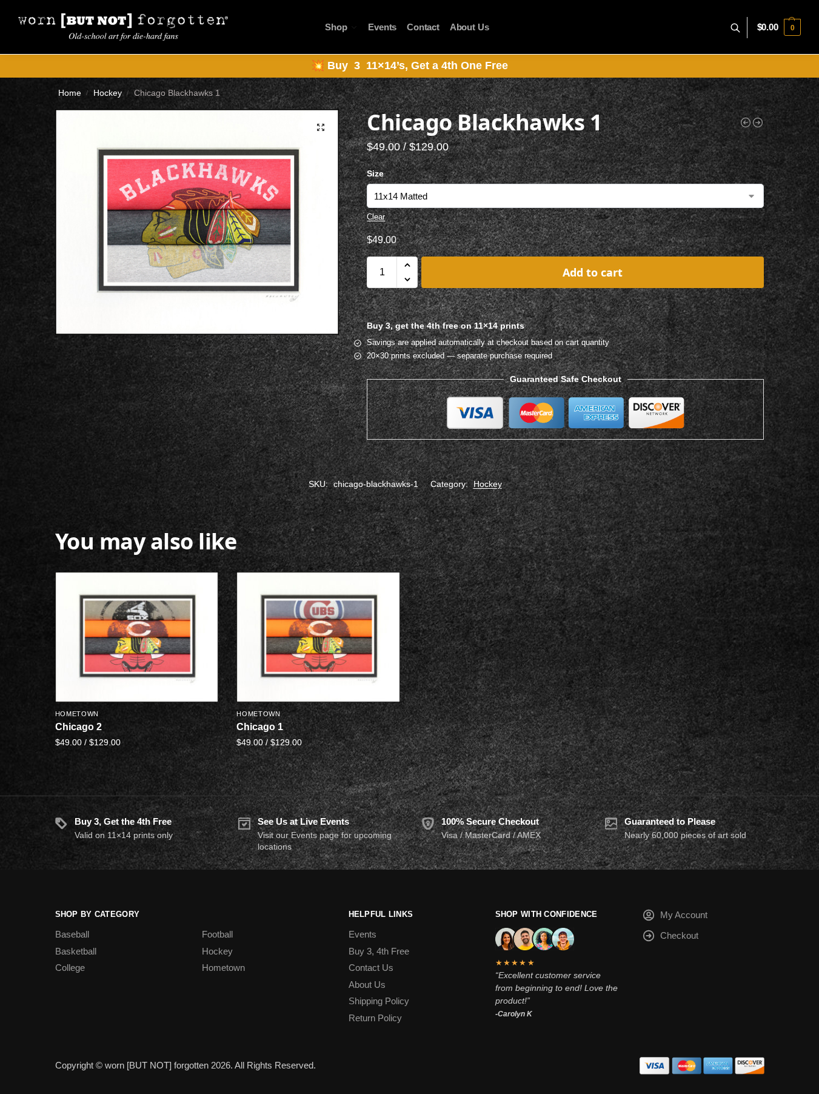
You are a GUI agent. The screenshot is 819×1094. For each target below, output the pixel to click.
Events (362, 934)
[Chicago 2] (137, 637)
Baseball (72, 934)
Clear (376, 216)
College (70, 967)
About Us (367, 984)
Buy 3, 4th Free (379, 951)
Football (217, 934)
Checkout (679, 935)
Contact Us (371, 967)
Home (69, 93)
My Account (683, 915)
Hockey (107, 93)
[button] (779, 27)
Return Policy (375, 1018)
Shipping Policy (379, 1001)
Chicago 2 (78, 727)
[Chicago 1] (318, 637)
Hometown (77, 713)
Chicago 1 (259, 727)
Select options (136, 768)
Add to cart (593, 272)
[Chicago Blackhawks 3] (758, 122)
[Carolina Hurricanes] (746, 122)
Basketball (75, 951)
